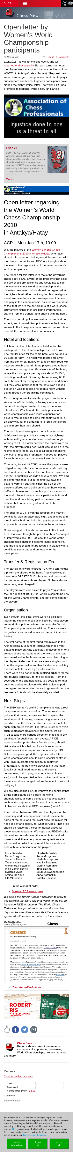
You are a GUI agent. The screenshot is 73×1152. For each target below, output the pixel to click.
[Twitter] (24, 1029)
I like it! (50, 57)
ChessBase (24, 1043)
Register (31, 1091)
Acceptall (59, 1143)
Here (14, 1129)
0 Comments (62, 57)
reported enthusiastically (19, 65)
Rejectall (38, 1143)
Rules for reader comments (18, 1076)
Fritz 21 (11, 148)
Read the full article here (28, 987)
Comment (9, 1095)
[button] (25, 3)
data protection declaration (35, 1135)
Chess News (29, 15)
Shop (7, 3)
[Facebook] (15, 1029)
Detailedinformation (16, 1143)
